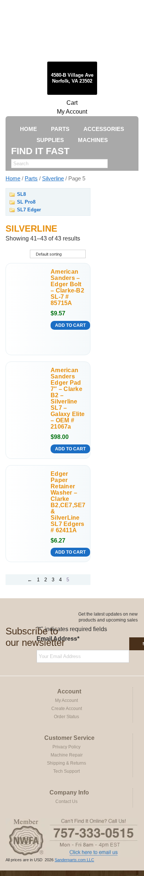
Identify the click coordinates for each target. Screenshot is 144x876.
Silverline (53, 178)
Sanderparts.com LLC (74, 860)
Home (13, 178)
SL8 (21, 194)
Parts (31, 178)
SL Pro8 (26, 202)
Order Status (66, 716)
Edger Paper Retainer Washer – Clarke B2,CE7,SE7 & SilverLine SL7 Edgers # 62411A (68, 502)
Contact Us (66, 801)
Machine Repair (67, 755)
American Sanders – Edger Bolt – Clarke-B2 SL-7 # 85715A (67, 287)
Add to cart (70, 325)
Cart (72, 103)
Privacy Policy (66, 747)
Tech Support (66, 771)
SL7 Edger (29, 209)
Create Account (66, 708)
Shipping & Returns (66, 763)
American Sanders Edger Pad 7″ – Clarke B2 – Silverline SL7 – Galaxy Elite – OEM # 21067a (68, 398)
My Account (72, 111)
